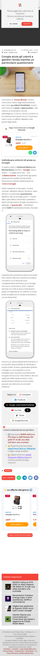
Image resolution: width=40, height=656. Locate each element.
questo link (17, 205)
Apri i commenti (8, 478)
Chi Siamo (7, 649)
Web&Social (13, 52)
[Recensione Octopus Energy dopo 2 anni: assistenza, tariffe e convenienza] (8, 599)
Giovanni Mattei (10, 50)
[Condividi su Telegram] (35, 153)
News (6, 52)
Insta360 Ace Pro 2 (23, 140)
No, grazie (14, 24)
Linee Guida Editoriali (28, 649)
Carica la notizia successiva (20, 535)
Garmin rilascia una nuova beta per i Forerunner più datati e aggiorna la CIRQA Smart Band (24, 619)
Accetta (27, 24)
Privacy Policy (8, 651)
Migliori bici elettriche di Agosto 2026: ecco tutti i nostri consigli (23, 608)
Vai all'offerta (23, 148)
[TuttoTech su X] (28, 410)
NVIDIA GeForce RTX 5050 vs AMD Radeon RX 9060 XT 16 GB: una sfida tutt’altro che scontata (24, 586)
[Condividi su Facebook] (36, 478)
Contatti (15, 649)
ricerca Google (9, 184)
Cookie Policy (20, 651)
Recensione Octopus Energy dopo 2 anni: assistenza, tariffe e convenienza (23, 598)
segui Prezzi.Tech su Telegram (21, 449)
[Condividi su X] (30, 478)
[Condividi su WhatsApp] (30, 153)
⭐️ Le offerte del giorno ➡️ (18, 490)
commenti (33, 52)
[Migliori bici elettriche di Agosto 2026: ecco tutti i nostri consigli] (8, 608)
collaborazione (9, 175)
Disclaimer (30, 651)
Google (26, 170)
